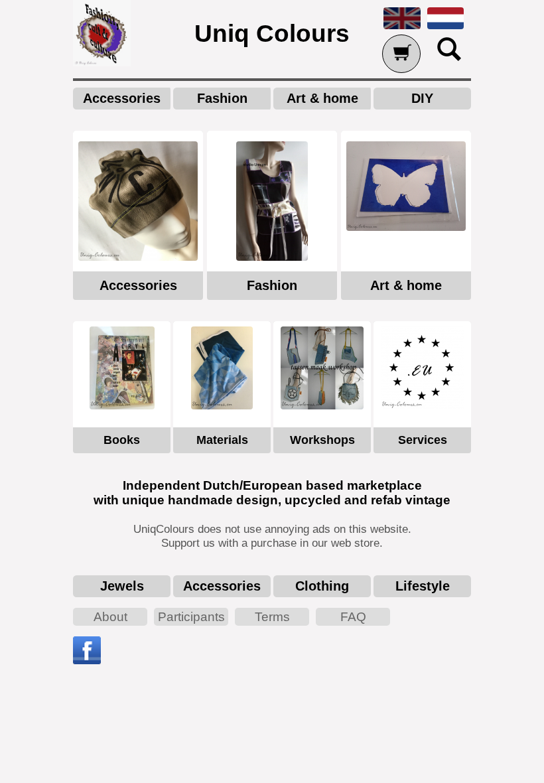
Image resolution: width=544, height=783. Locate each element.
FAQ (353, 617)
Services (422, 440)
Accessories (122, 98)
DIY (422, 98)
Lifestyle (422, 586)
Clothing (322, 586)
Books (121, 440)
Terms (272, 617)
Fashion (222, 98)
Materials (222, 440)
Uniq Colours (272, 33)
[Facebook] (87, 660)
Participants (191, 617)
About (110, 617)
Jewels (122, 586)
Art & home (322, 98)
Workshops (322, 440)
